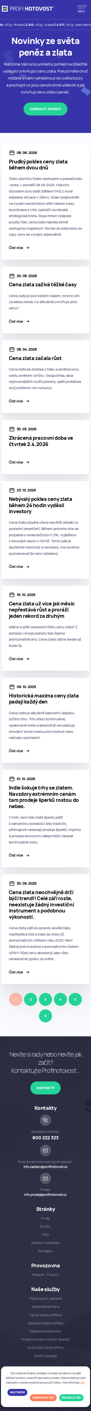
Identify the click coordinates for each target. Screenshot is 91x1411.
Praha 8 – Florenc (45, 1274)
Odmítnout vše (43, 1397)
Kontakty (45, 1087)
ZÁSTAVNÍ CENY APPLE (45, 1347)
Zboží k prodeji (45, 1355)
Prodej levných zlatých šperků (45, 1339)
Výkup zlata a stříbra (45, 1314)
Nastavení (17, 1392)
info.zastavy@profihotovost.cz (45, 1167)
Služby (45, 1226)
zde (82, 1382)
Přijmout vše (71, 1397)
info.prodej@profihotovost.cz (45, 1195)
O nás (45, 1218)
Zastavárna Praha (45, 1306)
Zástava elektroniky (45, 1331)
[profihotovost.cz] (28, 9)
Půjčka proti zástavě (45, 1298)
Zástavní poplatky (45, 1242)
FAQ (45, 1234)
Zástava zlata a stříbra (45, 1323)
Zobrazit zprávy (45, 108)
